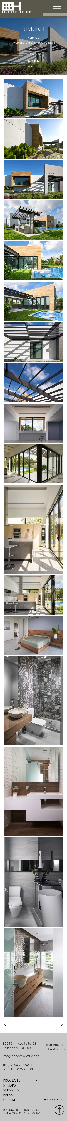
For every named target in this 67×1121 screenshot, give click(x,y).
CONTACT (11, 1100)
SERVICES (11, 1090)
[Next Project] (61, 1024)
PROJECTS (11, 1080)
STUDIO (9, 1085)
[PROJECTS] (37, 1080)
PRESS (8, 1095)
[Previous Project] (5, 1024)
